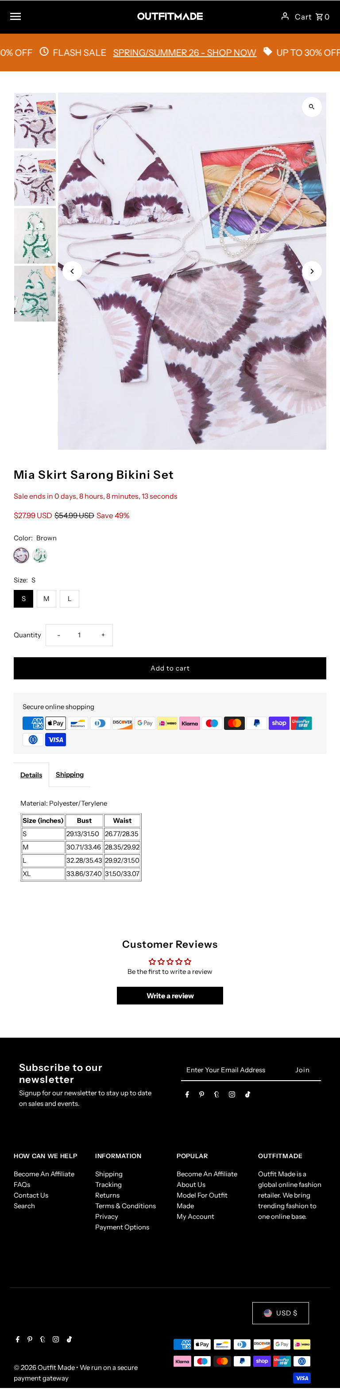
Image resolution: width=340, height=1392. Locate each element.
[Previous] (72, 271)
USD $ (287, 1313)
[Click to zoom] (312, 107)
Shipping (70, 774)
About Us (191, 1184)
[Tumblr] (216, 1096)
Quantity (27, 635)
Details (31, 775)
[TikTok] (247, 1096)
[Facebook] (187, 1096)
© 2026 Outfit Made (45, 1367)
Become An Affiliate (44, 1174)
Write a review (170, 995)
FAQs (22, 1184)
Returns (107, 1195)
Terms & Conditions (125, 1206)
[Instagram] (232, 1096)
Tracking (108, 1184)
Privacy (106, 1216)
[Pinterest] (201, 1096)
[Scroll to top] (321, 1369)
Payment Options (122, 1227)
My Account (195, 1216)
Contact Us (31, 1195)
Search (24, 1206)
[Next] (312, 271)
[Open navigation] (70, 16)
